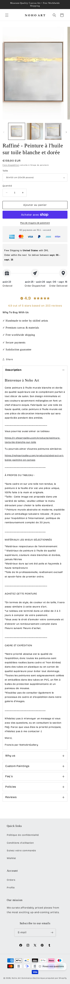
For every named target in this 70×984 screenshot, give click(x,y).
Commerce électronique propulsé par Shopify (44, 978)
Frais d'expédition (11, 165)
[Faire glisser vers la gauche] (3, 132)
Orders (11, 879)
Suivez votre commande (21, 850)
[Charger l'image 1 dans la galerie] (16, 131)
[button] (7, 15)
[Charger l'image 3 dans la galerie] (53, 131)
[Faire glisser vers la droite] (66, 132)
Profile (11, 887)
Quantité (7, 185)
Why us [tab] (10, 755)
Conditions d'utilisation (20, 842)
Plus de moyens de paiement (35, 223)
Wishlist (11, 858)
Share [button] (9, 359)
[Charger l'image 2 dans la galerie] (35, 131)
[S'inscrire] (52, 932)
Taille (5, 170)
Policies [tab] (10, 786)
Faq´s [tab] (9, 776)
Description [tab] (13, 369)
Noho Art (16, 978)
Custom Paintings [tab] (17, 766)
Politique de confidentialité (23, 835)
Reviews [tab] (10, 797)
